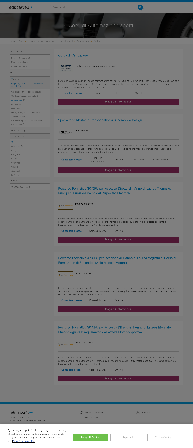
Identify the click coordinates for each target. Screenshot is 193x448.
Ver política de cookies (23, 441)
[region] (96, 436)
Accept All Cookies (90, 437)
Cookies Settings (164, 437)
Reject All (128, 437)
